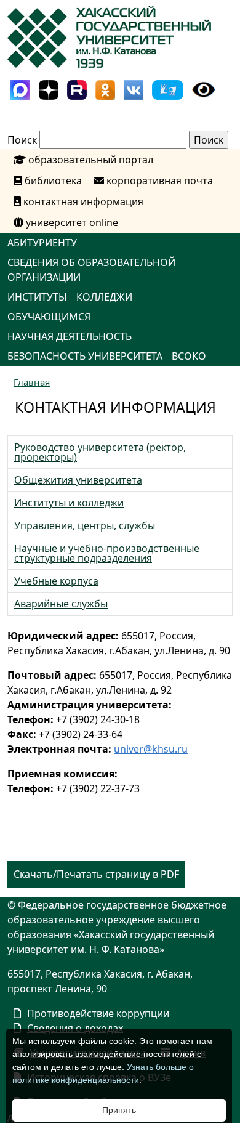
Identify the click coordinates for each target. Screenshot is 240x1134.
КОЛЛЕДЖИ (104, 297)
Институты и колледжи (69, 502)
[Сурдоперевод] (167, 88)
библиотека (52, 180)
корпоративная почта (158, 180)
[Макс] (20, 88)
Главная (32, 382)
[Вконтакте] (133, 88)
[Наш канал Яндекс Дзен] (49, 88)
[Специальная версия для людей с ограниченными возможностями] (203, 88)
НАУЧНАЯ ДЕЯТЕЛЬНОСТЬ (69, 336)
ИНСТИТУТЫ (37, 297)
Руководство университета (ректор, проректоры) (100, 452)
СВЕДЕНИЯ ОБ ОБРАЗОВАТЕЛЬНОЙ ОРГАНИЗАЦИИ (91, 270)
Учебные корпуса (56, 581)
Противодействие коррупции (98, 1013)
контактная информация (82, 201)
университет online (70, 222)
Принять (119, 1110)
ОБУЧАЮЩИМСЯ (48, 316)
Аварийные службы (61, 603)
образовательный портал (89, 159)
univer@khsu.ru (151, 749)
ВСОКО (189, 356)
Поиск (22, 140)
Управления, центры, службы (84, 525)
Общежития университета (78, 480)
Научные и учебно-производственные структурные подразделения (106, 553)
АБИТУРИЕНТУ (42, 242)
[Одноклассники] (105, 88)
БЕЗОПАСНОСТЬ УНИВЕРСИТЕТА (84, 356)
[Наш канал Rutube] (77, 88)
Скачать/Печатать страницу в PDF (96, 874)
